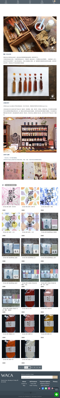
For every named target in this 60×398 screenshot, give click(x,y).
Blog (24, 385)
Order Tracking (33, 385)
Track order (33, 383)
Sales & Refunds (45, 385)
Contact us (24, 383)
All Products (33, 381)
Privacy (55, 381)
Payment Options (45, 381)
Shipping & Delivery (45, 383)
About (24, 381)
